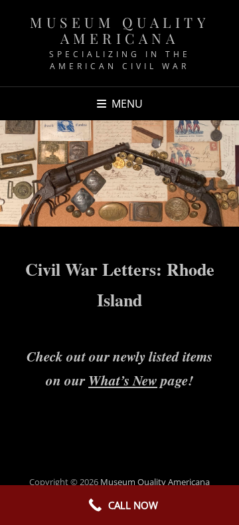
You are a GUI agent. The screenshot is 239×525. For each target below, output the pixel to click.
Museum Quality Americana (119, 30)
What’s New (122, 380)
